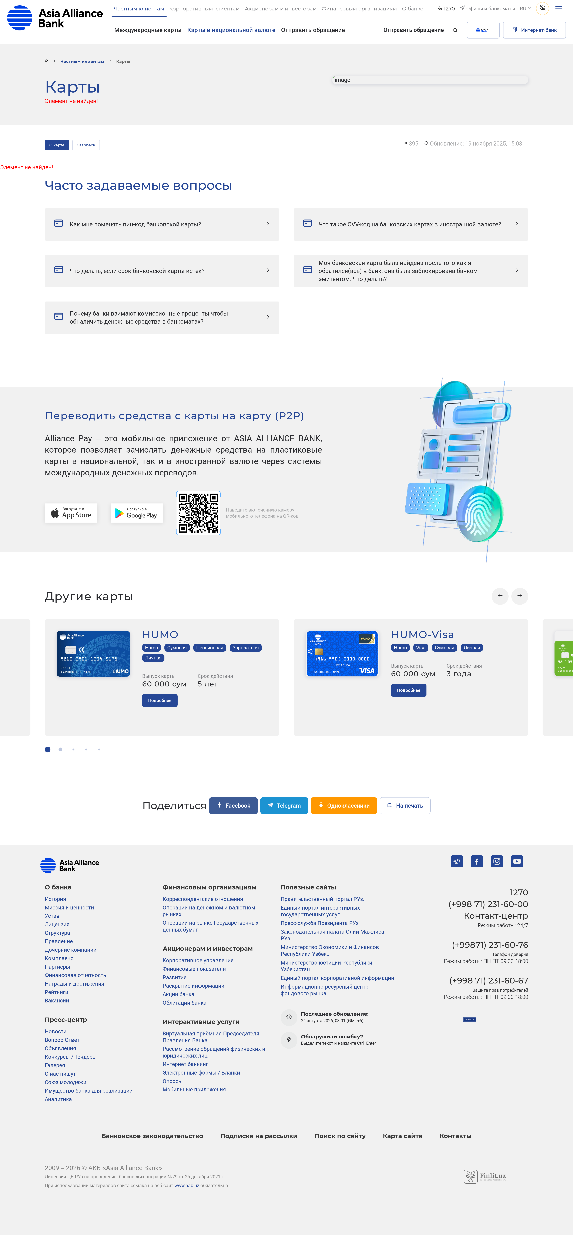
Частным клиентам (82, 61)
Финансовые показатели (194, 969)
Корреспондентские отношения (203, 899)
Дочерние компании (71, 950)
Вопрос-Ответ (62, 1040)
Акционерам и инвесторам (208, 948)
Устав (52, 916)
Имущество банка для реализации (89, 1091)
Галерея (55, 1065)
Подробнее (159, 700)
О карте (56, 145)
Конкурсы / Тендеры (71, 1057)
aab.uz (55, 21)
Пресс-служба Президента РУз (320, 923)
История (55, 899)
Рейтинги (56, 992)
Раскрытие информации (193, 986)
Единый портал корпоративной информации (337, 978)
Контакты (456, 1136)
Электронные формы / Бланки (201, 1073)
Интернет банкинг (185, 1064)
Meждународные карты (148, 30)
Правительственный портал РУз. (322, 899)
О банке (58, 887)
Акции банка (178, 994)
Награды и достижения (74, 984)
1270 (519, 892)
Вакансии (57, 1001)
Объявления (60, 1048)
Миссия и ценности (69, 908)
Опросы (173, 1081)
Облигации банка (185, 1003)
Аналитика (58, 1099)
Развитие (175, 977)
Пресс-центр (66, 1019)
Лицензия (57, 924)
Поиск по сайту (340, 1136)
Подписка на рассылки (258, 1136)
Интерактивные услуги (201, 1021)
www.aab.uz (186, 1185)
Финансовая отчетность (75, 975)
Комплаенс (59, 958)
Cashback (86, 145)
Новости (56, 1031)
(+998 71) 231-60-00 (488, 904)
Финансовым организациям (210, 887)
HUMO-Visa (423, 634)
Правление (59, 941)
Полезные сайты (308, 887)
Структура (57, 933)
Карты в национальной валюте (231, 30)
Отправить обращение (313, 30)
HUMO (160, 634)
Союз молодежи (65, 1082)
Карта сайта (402, 1136)
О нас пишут (60, 1074)
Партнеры (57, 967)
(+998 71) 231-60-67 (488, 980)
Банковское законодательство (152, 1136)
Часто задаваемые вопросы (138, 185)
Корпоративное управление (198, 960)
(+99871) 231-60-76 (490, 945)
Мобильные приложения (194, 1089)
